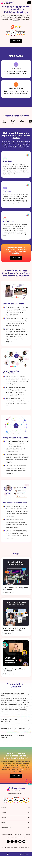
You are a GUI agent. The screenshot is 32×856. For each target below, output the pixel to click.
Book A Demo (16, 40)
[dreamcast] (16, 790)
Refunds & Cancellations (13, 837)
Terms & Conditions (7, 834)
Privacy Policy (17, 834)
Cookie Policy (26, 834)
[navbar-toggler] (29, 2)
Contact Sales (16, 257)
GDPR (23, 837)
